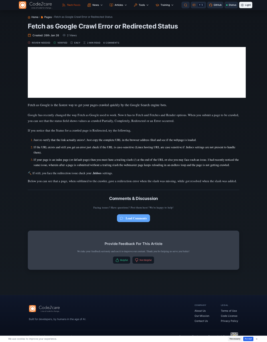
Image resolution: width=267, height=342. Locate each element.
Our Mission (202, 315)
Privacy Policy (229, 320)
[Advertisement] (137, 72)
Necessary (235, 338)
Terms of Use (229, 310)
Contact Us (201, 320)
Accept (248, 338)
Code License (229, 315)
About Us (200, 310)
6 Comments (111, 42)
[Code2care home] (37, 5)
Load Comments (136, 218)
